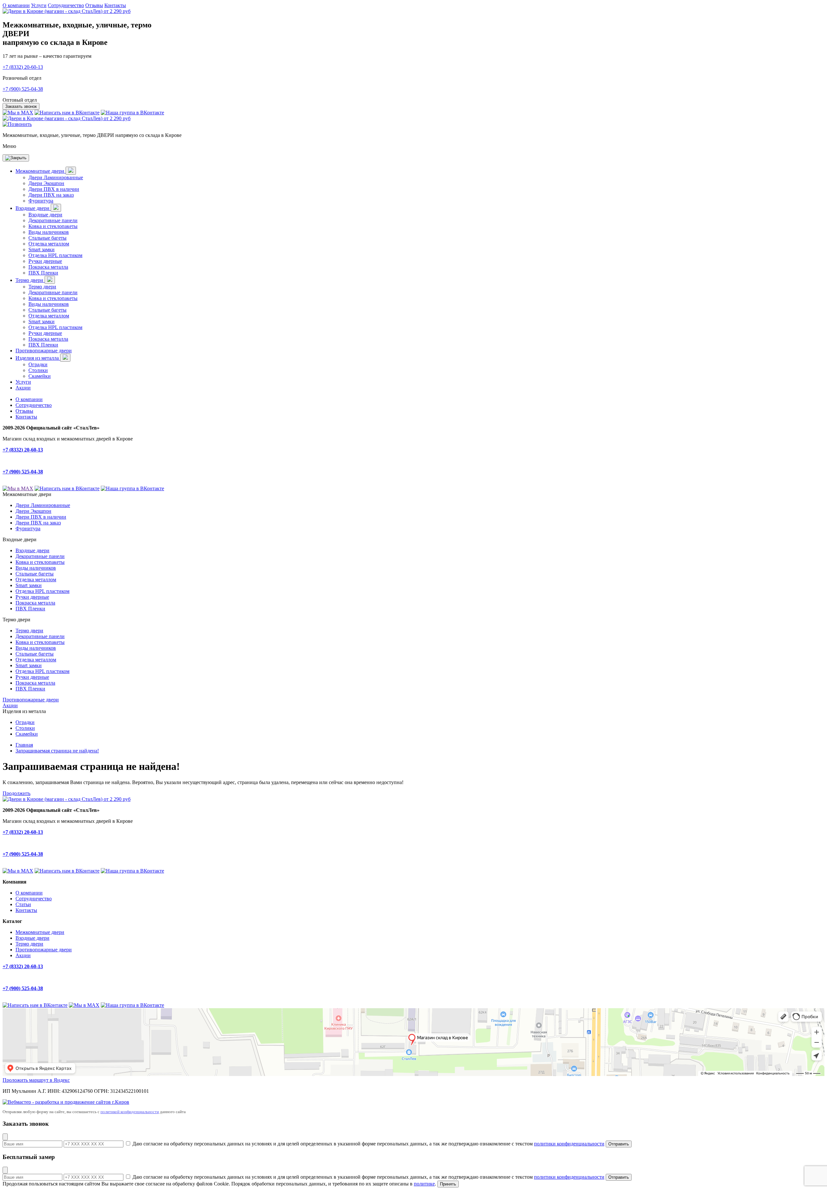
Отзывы (94, 5)
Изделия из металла (38, 358)
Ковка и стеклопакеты (53, 226)
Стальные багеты (47, 238)
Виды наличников (48, 232)
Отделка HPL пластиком (55, 255)
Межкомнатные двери (41, 171)
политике (424, 1183)
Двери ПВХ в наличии (53, 189)
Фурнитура (40, 200)
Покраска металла (48, 267)
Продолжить (16, 793)
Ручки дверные (45, 261)
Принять (448, 1184)
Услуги (39, 5)
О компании (16, 5)
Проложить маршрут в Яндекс (36, 1080)
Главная (24, 745)
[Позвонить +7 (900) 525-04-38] (17, 124)
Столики (38, 370)
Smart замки (41, 249)
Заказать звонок (21, 106)
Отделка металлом (48, 243)
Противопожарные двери (44, 350)
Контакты (115, 5)
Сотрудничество (66, 5)
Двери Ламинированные (55, 177)
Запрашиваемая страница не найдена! (57, 750)
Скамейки (39, 376)
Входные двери (33, 208)
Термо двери (30, 280)
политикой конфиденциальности (129, 1111)
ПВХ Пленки (43, 272)
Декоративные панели (53, 220)
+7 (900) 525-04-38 (23, 89)
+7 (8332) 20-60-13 (23, 67)
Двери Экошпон (46, 183)
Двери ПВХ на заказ (51, 195)
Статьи (23, 904)
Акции (23, 387)
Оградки (37, 364)
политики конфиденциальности (569, 1143)
